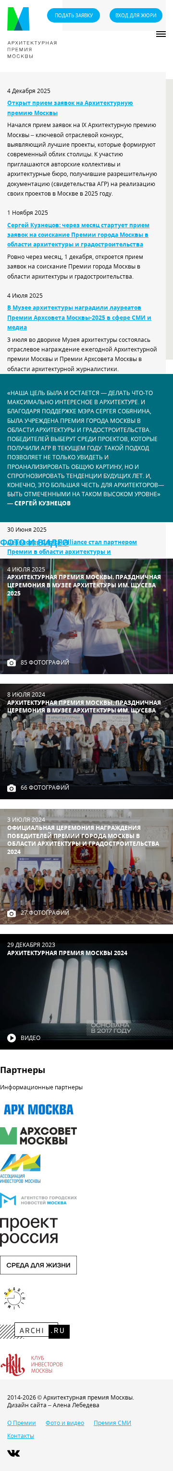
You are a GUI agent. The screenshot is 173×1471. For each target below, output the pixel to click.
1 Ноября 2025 (27, 213)
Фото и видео (65, 1423)
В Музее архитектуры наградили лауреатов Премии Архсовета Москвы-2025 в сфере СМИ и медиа (79, 317)
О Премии (21, 1423)
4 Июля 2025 (25, 296)
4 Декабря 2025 (28, 91)
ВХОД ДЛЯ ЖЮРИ (136, 15)
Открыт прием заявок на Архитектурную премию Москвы (70, 108)
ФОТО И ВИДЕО (34, 542)
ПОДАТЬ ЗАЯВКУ (74, 15)
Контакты (20, 1436)
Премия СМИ (112, 1423)
